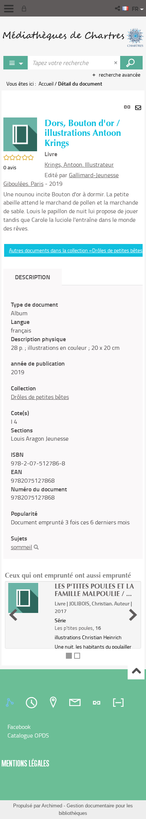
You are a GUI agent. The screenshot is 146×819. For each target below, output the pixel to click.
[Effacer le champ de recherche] (116, 62)
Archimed (52, 805)
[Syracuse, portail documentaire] (73, 37)
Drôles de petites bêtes (40, 397)
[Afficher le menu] (9, 8)
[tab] (11, 702)
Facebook (19, 727)
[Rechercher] (36, 547)
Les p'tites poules (74, 627)
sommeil (21, 547)
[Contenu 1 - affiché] (69, 656)
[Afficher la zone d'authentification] (25, 8)
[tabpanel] (73, 377)
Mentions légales (25, 763)
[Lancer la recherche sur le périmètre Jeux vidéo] (131, 62)
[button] (118, 8)
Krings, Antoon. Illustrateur (79, 164)
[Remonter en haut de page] (136, 671)
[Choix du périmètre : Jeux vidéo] (15, 62)
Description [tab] (32, 276)
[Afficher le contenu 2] (77, 656)
